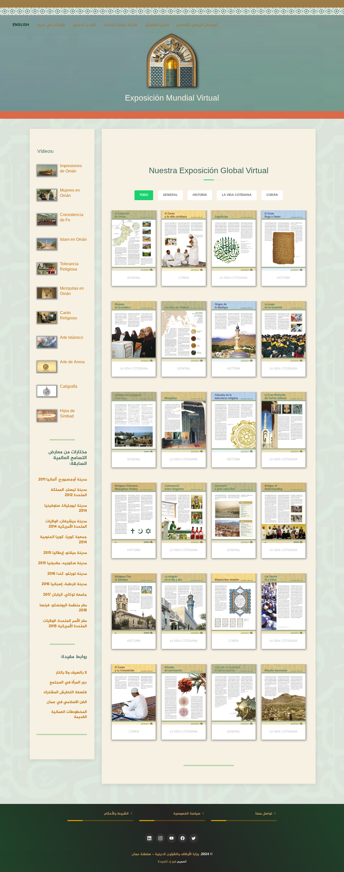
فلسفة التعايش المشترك (65, 692)
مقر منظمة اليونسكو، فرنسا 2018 (63, 608)
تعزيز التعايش (157, 25)
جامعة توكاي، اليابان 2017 (65, 594)
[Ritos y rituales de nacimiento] (165, 694)
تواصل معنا (264, 814)
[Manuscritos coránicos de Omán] (215, 603)
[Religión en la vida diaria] (165, 603)
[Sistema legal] (215, 240)
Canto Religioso (68, 316)
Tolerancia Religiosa (69, 267)
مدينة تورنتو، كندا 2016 (67, 573)
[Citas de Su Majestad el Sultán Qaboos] (215, 694)
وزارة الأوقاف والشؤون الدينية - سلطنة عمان (165, 854)
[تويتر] (193, 838)
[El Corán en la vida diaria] (165, 240)
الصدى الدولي (84, 25)
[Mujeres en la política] (115, 331)
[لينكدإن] (149, 838)
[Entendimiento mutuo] (165, 512)
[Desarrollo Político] (115, 422)
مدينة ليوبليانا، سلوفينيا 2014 (65, 508)
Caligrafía (68, 386)
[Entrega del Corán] (115, 694)
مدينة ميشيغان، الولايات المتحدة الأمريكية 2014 (66, 524)
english (21, 25)
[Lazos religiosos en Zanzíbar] (115, 603)
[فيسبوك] (182, 838)
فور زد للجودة (167, 861)
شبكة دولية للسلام (120, 25)
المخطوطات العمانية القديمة (69, 714)
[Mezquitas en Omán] (165, 422)
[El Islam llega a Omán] (265, 240)
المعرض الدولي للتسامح (196, 25)
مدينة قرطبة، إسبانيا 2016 (64, 584)
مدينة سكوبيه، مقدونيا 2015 (62, 563)
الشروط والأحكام (117, 814)
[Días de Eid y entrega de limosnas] (265, 603)
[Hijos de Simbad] (165, 331)
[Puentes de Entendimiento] (265, 512)
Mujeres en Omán (70, 193)
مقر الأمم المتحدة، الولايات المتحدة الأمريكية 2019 (65, 624)
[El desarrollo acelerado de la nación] (215, 512)
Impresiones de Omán (71, 169)
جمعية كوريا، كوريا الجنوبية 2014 (63, 540)
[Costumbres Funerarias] (265, 694)
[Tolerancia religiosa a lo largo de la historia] (115, 512)
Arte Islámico (71, 338)
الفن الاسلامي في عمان (67, 702)
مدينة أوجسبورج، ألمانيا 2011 (62, 479)
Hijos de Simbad (67, 414)
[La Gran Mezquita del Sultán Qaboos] (265, 422)
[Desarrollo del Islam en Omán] (215, 331)
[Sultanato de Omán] (115, 240)
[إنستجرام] (160, 838)
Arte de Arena (72, 362)
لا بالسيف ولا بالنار (71, 672)
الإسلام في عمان (51, 25)
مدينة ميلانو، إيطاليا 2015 (65, 553)
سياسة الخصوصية (187, 814)
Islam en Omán (73, 239)
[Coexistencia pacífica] (215, 422)
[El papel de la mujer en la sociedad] (265, 331)
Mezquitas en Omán (72, 291)
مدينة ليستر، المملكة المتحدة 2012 (69, 493)
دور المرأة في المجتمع (68, 682)
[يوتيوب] (171, 838)
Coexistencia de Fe (71, 218)
